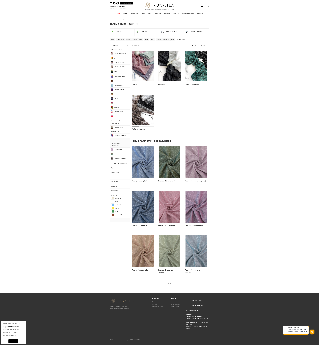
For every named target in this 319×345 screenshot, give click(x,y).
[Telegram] (114, 3)
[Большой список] (195, 45)
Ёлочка (112, 39)
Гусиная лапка (120, 39)
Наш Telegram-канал (197, 300)
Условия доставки (175, 304)
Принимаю (13, 341)
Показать (119, 220)
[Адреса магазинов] (118, 3)
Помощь (173, 298)
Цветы (146, 39)
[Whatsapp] (111, 3)
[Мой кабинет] (195, 7)
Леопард (134, 39)
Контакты (154, 304)
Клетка (128, 39)
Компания (155, 298)
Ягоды (140, 39)
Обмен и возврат (175, 306)
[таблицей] (207, 45)
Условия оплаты (175, 301)
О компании (155, 301)
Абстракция (166, 39)
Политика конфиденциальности (119, 306)
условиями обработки (9, 326)
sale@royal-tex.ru (193, 310)
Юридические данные (157, 306)
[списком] (204, 45)
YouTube (188, 305)
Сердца (152, 39)
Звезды (159, 39)
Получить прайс (126, 3)
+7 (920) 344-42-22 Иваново (117, 6)
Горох (172, 39)
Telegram (188, 300)
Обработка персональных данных (119, 308)
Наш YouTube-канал (197, 305)
